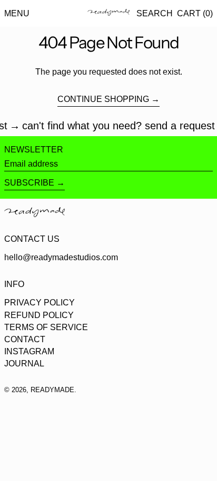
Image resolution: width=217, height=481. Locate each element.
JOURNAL (24, 363)
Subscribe (29, 182)
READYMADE (52, 390)
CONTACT (24, 339)
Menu (16, 13)
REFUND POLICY (39, 315)
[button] (154, 13)
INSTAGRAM (29, 351)
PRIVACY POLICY (39, 302)
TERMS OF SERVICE (46, 327)
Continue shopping (103, 99)
